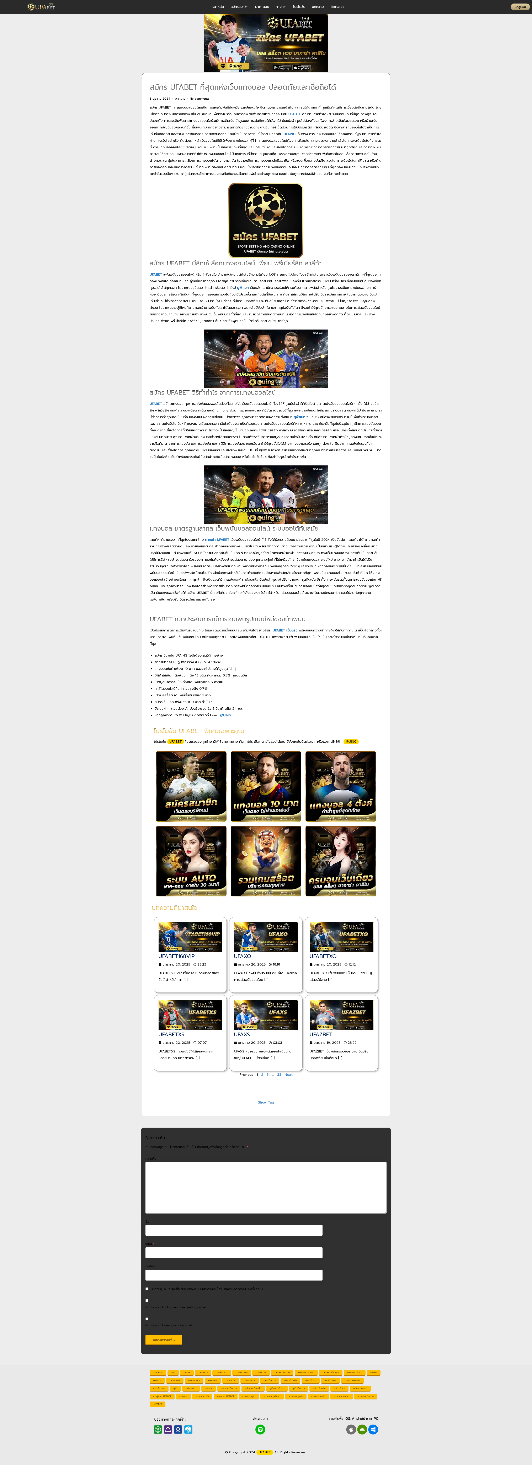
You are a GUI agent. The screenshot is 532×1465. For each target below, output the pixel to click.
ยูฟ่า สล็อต (191, 1388)
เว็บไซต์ (150, 1266)
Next (289, 1074)
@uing (351, 741)
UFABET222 (222, 1372)
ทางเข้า (281, 6)
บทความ (318, 6)
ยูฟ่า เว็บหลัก (319, 1388)
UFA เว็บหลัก (290, 1380)
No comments (199, 98)
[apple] (351, 1429)
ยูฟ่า (175, 1388)
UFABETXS (171, 1035)
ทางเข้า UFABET (352, 1380)
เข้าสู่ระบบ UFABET (162, 1396)
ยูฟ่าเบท (209, 1388)
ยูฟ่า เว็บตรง (298, 1388)
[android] (362, 1429)
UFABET (175, 741)
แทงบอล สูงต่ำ (296, 1396)
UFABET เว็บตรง (306, 1372)
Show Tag (266, 1102)
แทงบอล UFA (202, 1396)
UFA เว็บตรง (270, 1380)
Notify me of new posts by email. (169, 1325)
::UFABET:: (158, 1372)
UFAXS (242, 1035)
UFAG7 (373, 1372)
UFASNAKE (249, 1380)
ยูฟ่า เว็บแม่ (339, 1388)
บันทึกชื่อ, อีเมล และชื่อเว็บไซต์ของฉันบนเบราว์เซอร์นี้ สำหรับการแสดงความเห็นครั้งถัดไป (207, 1289)
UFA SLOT (231, 1380)
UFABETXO (323, 956)
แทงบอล (183, 1396)
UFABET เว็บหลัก (331, 1372)
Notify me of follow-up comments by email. (176, 1307)
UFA (173, 1372)
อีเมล (149, 1244)
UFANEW (212, 1380)
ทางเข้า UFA (330, 1380)
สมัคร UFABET (360, 1388)
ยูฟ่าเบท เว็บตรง (229, 1388)
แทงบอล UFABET (225, 1396)
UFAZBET (321, 1035)
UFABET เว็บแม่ (354, 1372)
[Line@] (260, 1429)
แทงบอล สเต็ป (318, 1396)
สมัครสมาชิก (240, 6)
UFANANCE (194, 1380)
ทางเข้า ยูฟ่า (159, 1388)
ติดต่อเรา (337, 6)
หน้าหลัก (218, 6)
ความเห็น (152, 1158)
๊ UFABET (157, 1404)
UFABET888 (242, 1372)
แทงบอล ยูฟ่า (248, 1396)
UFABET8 (203, 1372)
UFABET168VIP (177, 956)
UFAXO (242, 956)
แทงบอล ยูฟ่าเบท (272, 1396)
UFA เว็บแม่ (310, 1380)
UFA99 (186, 1372)
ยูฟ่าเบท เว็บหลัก (253, 1388)
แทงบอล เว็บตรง (366, 1396)
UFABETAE (261, 1372)
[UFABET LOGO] (41, 7)
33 (279, 1074)
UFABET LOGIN (282, 1372)
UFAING (157, 1380)
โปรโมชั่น (299, 6)
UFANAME (175, 1380)
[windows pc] (373, 1429)
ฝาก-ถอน (262, 6)
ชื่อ (148, 1221)
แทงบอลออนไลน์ (341, 1396)
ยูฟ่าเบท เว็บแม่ (277, 1388)
